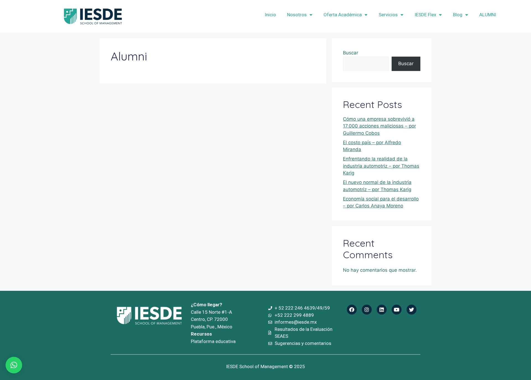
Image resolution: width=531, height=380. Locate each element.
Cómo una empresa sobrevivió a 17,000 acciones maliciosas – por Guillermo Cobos (379, 126)
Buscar (350, 53)
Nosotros (297, 14)
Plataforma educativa (213, 341)
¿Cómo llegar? (206, 304)
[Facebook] (352, 310)
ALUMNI (487, 14)
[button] (14, 365)
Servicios (388, 14)
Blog (457, 14)
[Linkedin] (382, 310)
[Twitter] (412, 310)
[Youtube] (397, 310)
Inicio (270, 14)
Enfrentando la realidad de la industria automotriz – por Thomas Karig (381, 166)
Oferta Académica (343, 14)
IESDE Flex (425, 14)
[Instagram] (367, 310)
